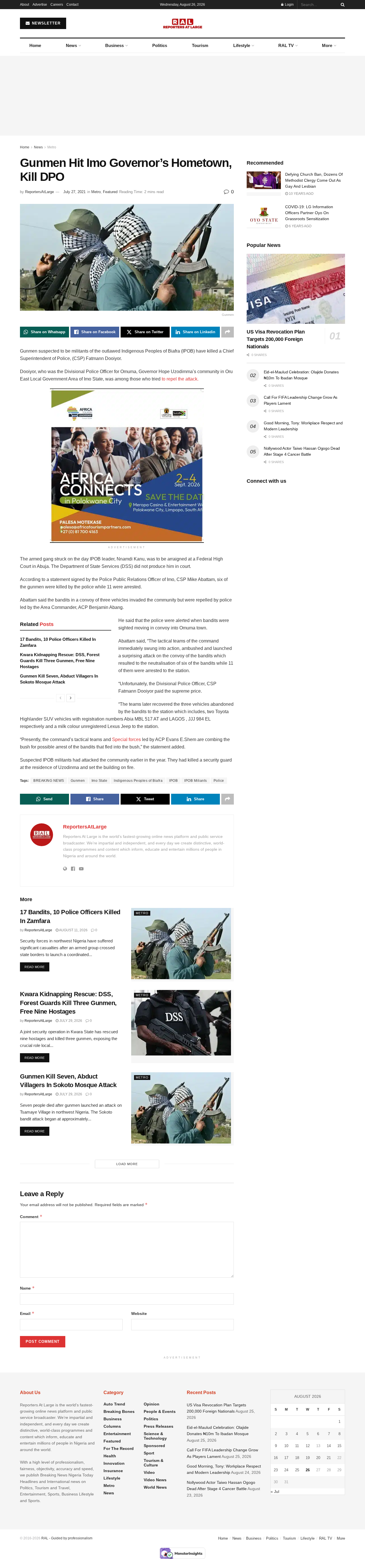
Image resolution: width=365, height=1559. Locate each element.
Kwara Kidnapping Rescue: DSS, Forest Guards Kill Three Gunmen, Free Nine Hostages (60, 660)
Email (27, 1313)
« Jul (275, 1491)
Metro (51, 147)
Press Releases (158, 1426)
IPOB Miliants (195, 781)
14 (329, 1446)
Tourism (200, 45)
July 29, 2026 (70, 1021)
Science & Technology (155, 1436)
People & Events (160, 1411)
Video (149, 1472)
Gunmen (78, 781)
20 (318, 1458)
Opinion (151, 1404)
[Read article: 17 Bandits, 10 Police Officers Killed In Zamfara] (182, 944)
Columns (112, 1426)
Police (219, 781)
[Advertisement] (182, 96)
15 (339, 1446)
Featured (110, 192)
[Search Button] (341, 4)
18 (297, 1458)
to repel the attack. (180, 379)
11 (297, 1446)
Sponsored (154, 1445)
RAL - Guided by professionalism (66, 1538)
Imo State (100, 781)
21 (329, 1458)
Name (27, 1288)
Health (110, 1456)
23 (276, 1470)
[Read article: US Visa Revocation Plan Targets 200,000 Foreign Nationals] (296, 289)
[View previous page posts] (60, 698)
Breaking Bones (119, 1411)
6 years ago (299, 226)
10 (286, 1446)
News (71, 45)
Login (289, 5)
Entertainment (117, 1433)
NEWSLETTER (45, 23)
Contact (72, 5)
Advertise (40, 5)
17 (286, 1458)
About (24, 5)
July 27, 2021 (74, 192)
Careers (56, 5)
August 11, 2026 (73, 930)
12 (308, 1446)
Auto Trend (114, 1404)
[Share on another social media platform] (227, 332)
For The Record (119, 1448)
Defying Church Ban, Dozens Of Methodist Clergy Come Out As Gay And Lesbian (314, 180)
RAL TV (286, 45)
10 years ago (300, 194)
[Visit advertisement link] (127, 465)
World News (155, 1487)
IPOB (173, 781)
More (327, 45)
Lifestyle (241, 45)
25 (297, 1470)
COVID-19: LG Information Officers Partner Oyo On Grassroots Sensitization (309, 212)
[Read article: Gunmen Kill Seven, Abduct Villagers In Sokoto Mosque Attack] (182, 1108)
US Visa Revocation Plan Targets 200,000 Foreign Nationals (276, 339)
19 (308, 1458)
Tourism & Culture (153, 1462)
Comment (31, 1216)
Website (139, 1313)
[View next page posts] (70, 698)
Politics (159, 45)
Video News (155, 1480)
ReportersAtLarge (39, 192)
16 (276, 1458)
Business (114, 45)
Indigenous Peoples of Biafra (138, 781)
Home (35, 45)
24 (286, 1470)
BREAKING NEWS (48, 781)
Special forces (126, 739)
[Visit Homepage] (182, 23)
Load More (127, 1164)
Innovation (114, 1463)
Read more (37, 967)
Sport (149, 1453)
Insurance (113, 1470)
